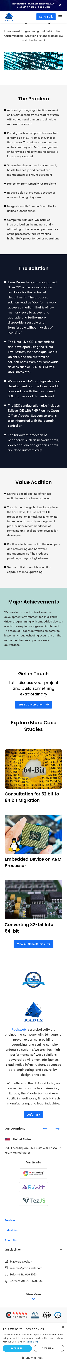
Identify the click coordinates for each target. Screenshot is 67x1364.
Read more (32, 1341)
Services (10, 1220)
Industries (11, 1230)
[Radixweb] (33, 1011)
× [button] (63, 1327)
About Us (10, 1240)
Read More (44, 6)
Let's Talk (46, 17)
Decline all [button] (49, 1348)
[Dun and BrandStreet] (35, 1315)
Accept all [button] (17, 1348)
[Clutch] (17, 1315)
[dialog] (33, 1343)
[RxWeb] (33, 1187)
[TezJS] (33, 1201)
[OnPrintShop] (33, 1173)
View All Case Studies (31, 944)
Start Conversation (31, 704)
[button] (33, 1358)
